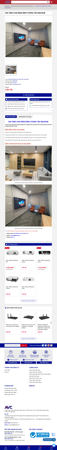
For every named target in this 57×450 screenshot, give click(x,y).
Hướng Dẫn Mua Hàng (10, 388)
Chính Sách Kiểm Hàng (35, 382)
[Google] (51, 345)
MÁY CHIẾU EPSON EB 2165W (12, 287)
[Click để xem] (28, 39)
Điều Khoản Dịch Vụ (10, 394)
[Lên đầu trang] (54, 428)
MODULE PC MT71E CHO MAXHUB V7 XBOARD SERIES (28, 326)
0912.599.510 (8, 433)
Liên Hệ (6, 372)
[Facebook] (46, 345)
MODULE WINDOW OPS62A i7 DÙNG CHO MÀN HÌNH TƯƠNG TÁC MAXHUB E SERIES (44, 327)
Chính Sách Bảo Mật (34, 370)
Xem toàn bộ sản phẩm (28, 300)
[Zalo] (43, 345)
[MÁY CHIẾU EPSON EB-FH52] (44, 252)
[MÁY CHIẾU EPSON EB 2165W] (12, 279)
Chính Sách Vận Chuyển (35, 372)
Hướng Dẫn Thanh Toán (11, 390)
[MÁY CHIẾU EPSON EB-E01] (12, 252)
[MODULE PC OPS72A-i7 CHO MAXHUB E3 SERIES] (13, 317)
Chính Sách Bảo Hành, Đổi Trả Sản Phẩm (40, 374)
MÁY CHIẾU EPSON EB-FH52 (44, 261)
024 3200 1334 (12, 362)
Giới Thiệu (7, 370)
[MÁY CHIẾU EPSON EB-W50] (28, 279)
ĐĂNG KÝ (24, 345)
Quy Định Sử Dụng (34, 376)
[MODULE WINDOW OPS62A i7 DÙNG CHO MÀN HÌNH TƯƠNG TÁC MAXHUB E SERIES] (44, 317)
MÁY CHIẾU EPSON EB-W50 (28, 287)
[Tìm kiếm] (48, 2)
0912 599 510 (28, 362)
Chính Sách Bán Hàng (35, 380)
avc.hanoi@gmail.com (14, 425)
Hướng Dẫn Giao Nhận (10, 392)
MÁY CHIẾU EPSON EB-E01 (12, 261)
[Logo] (7, 2)
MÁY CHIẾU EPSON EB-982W (28, 261)
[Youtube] (48, 345)
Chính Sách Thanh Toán (35, 378)
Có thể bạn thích (12, 244)
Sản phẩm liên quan (14, 308)
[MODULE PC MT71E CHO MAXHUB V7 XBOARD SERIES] (28, 317)
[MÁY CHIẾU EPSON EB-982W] (28, 252)
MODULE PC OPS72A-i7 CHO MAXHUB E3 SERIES (12, 325)
